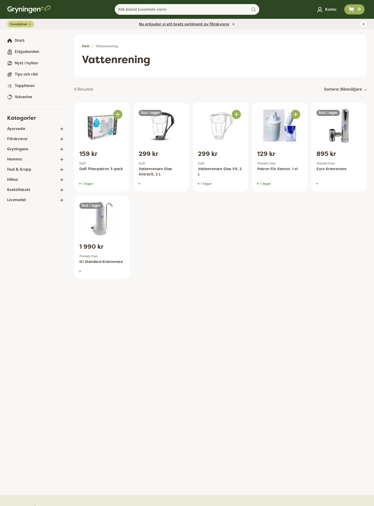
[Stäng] (249, 209)
